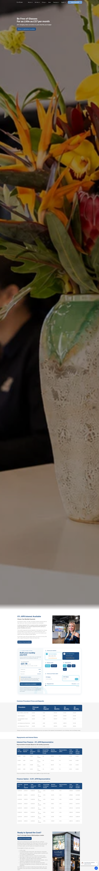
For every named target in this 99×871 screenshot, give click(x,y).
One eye (47, 665)
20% (69, 665)
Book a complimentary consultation (30, 684)
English (62, 2)
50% (65, 669)
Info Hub (36, 2)
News (49, 2)
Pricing (43, 2)
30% (73, 665)
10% (65, 665)
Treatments (55, 2)
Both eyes (54, 665)
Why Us (29, 2)
